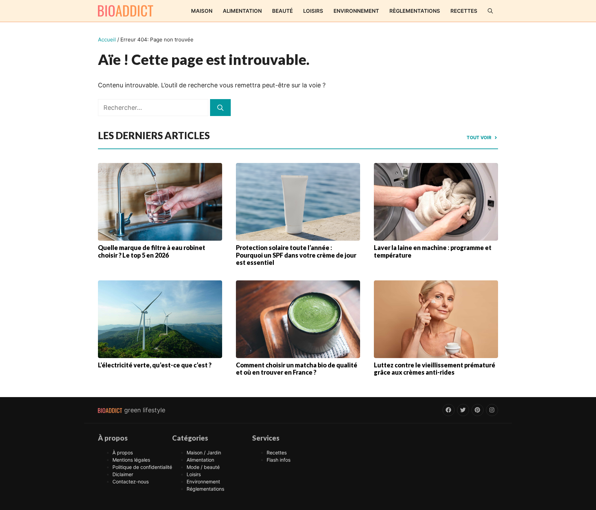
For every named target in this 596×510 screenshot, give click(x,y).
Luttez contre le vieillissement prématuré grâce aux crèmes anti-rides (434, 368)
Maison (201, 11)
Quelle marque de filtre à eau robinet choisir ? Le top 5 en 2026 (151, 251)
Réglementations (205, 489)
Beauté (282, 11)
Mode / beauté (203, 467)
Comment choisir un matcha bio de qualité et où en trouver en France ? (296, 368)
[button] (490, 11)
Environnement (356, 11)
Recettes (463, 11)
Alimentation (242, 11)
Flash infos (278, 460)
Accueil (107, 39)
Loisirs (313, 11)
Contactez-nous (130, 481)
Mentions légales (131, 460)
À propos (122, 452)
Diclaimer (122, 474)
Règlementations (414, 11)
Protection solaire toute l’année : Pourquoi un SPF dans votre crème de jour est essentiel (296, 255)
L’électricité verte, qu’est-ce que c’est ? (154, 365)
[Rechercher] (220, 107)
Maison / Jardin (204, 452)
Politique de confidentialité (142, 467)
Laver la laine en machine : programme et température (432, 251)
